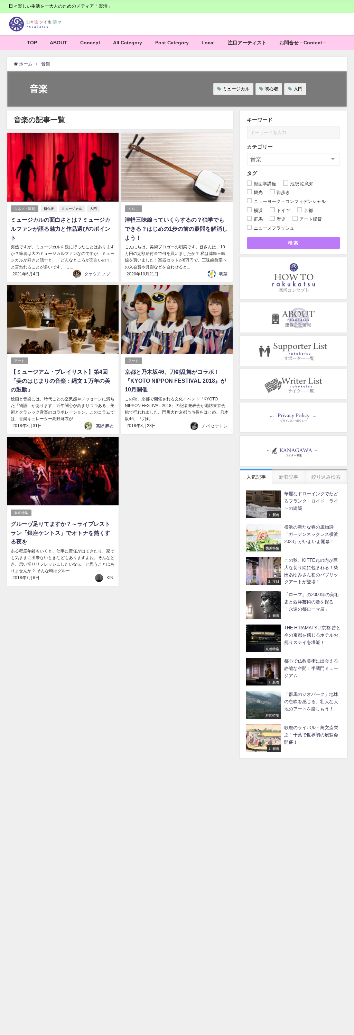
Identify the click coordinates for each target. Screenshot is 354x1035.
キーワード (260, 119)
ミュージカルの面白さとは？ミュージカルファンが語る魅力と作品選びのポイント (60, 228)
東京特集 (21, 512)
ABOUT (58, 42)
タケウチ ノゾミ (99, 274)
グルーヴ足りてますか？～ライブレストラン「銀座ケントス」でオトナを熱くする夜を (60, 532)
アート (19, 360)
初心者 (271, 89)
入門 (298, 89)
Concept (90, 42)
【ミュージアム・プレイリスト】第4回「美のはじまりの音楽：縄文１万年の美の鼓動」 (60, 380)
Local (208, 42)
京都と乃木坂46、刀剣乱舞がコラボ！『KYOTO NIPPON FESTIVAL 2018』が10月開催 (175, 380)
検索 (293, 243)
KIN (109, 578)
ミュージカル (236, 89)
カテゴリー (260, 146)
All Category (127, 42)
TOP (32, 42)
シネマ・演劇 (24, 208)
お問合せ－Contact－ (303, 42)
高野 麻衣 (104, 426)
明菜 (223, 274)
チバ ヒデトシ (214, 426)
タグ (252, 173)
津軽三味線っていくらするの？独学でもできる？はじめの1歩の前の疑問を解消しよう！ (176, 228)
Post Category (172, 42)
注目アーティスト (247, 42)
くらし (133, 208)
